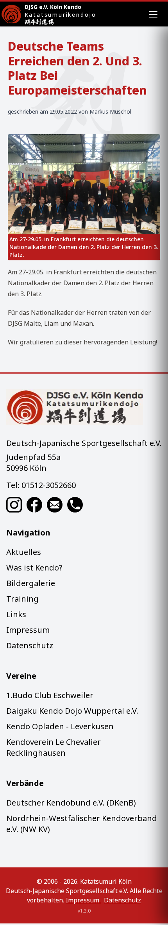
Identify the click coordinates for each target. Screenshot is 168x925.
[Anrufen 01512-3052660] (75, 505)
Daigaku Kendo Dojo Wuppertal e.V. (72, 711)
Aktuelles (23, 552)
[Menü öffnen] (153, 14)
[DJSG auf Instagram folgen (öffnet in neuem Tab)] (14, 505)
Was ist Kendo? (34, 567)
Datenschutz (29, 645)
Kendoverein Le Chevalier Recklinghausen (53, 747)
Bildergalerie (30, 583)
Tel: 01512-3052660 (41, 485)
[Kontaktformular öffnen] (55, 505)
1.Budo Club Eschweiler (49, 695)
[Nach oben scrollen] (84, 407)
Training (22, 598)
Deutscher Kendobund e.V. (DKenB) (71, 802)
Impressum (28, 630)
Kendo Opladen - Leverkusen (60, 726)
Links (16, 614)
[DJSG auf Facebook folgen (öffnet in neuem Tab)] (34, 505)
